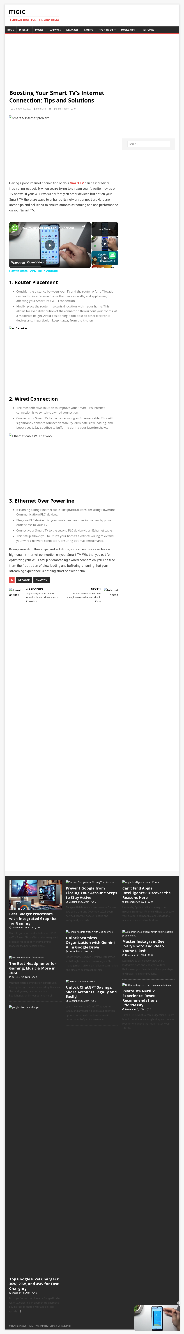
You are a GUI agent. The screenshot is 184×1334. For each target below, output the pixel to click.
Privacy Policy (41, 1326)
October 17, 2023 (22, 108)
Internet (24, 29)
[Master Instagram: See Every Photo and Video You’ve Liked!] (148, 935)
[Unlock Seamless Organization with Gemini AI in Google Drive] (89, 931)
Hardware (55, 29)
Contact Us (55, 1326)
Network (24, 580)
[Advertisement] (92, 59)
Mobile (39, 29)
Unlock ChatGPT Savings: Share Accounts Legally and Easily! (91, 992)
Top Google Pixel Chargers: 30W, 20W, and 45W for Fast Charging (34, 1284)
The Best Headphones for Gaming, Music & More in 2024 (32, 968)
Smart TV (77, 183)
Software (148, 29)
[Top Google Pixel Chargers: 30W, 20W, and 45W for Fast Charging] (35, 1273)
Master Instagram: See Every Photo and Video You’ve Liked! (143, 946)
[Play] (104, 243)
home (10, 29)
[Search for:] (148, 144)
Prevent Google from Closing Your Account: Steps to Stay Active (91, 893)
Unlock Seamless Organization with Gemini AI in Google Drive (90, 942)
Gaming (88, 29)
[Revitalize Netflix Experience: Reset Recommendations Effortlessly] (146, 985)
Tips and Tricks (60, 108)
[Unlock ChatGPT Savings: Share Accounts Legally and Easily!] (80, 981)
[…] (19, 1311)
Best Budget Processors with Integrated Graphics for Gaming (33, 918)
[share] (83, 226)
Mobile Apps (128, 29)
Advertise (66, 1326)
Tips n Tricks (105, 29)
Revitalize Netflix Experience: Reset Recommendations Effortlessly (139, 998)
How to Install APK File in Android (47, 228)
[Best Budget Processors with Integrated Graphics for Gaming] (35, 907)
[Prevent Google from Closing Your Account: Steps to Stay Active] (90, 882)
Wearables (72, 29)
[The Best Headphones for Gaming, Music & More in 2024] (26, 957)
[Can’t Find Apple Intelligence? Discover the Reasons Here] (141, 882)
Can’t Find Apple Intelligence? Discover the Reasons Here (146, 893)
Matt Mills (41, 108)
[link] (15, 227)
